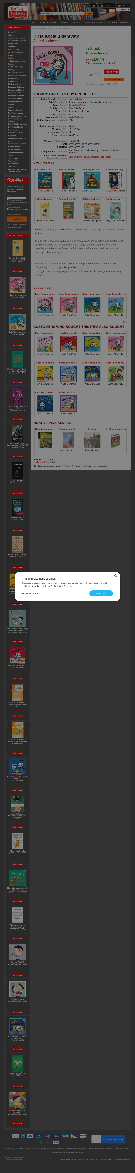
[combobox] (115, 575)
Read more (69, 586)
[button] (30, 593)
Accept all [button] (101, 593)
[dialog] (67, 586)
